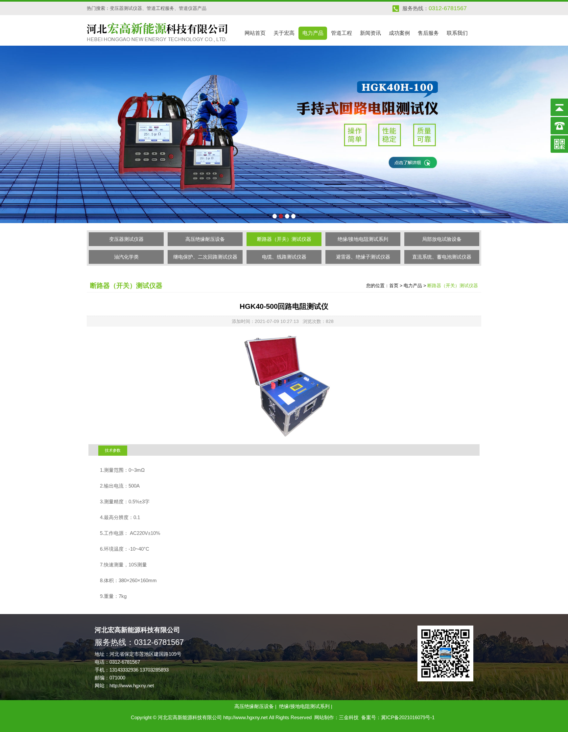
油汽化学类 (126, 257)
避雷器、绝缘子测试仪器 (363, 257)
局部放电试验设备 (442, 239)
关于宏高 (284, 33)
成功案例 (399, 33)
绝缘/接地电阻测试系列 (363, 239)
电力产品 (312, 33)
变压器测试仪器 (126, 239)
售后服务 (428, 33)
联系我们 (457, 33)
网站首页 (255, 33)
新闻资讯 (370, 33)
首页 (393, 285)
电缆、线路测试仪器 (284, 257)
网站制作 (324, 717)
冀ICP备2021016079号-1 (408, 717)
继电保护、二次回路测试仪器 (205, 257)
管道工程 (341, 33)
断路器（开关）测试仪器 (284, 239)
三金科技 (349, 717)
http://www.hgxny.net (131, 685)
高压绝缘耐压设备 (205, 239)
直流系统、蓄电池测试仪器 (441, 257)
